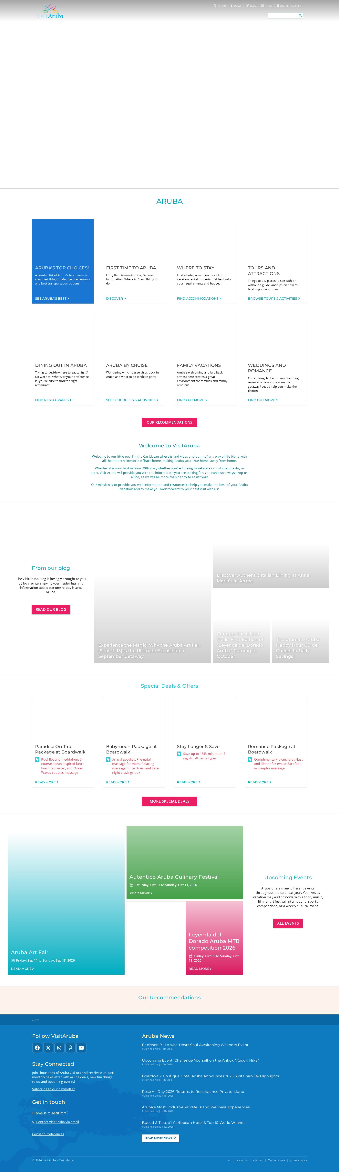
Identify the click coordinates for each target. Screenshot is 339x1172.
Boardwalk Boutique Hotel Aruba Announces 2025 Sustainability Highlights (210, 1076)
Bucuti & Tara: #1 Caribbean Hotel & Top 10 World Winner (193, 1123)
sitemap (258, 1160)
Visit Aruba (49, 1160)
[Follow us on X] (48, 1048)
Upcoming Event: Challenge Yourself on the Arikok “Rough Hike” (200, 1060)
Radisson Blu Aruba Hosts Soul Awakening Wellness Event (195, 1045)
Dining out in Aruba (61, 365)
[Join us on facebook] (37, 1048)
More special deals (170, 801)
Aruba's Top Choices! (62, 268)
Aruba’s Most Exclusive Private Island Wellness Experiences (196, 1107)
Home (35, 1020)
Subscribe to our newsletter (53, 1089)
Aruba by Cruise (127, 365)
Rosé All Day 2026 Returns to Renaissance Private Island (193, 1091)
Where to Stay (195, 268)
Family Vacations (199, 365)
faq (229, 1160)
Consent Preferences (48, 1134)
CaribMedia (66, 1160)
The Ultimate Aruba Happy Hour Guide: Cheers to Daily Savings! (298, 648)
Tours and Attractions (264, 270)
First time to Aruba (131, 268)
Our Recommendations (169, 422)
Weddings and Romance (267, 368)
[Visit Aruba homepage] (50, 10)
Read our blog (51, 609)
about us (242, 1160)
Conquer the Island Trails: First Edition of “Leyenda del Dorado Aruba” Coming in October (240, 645)
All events (288, 923)
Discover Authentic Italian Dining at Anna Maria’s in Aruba (263, 578)
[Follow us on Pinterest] (70, 1048)
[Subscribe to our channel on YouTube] (81, 1048)
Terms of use (276, 1160)
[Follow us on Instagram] (59, 1048)
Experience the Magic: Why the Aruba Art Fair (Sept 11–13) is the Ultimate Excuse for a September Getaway (149, 650)
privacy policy (298, 1160)
